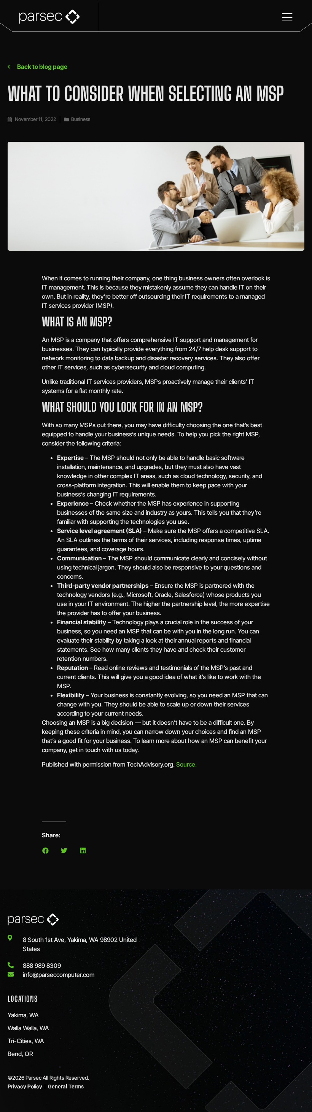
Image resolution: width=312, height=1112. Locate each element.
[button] (45, 850)
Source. (186, 764)
